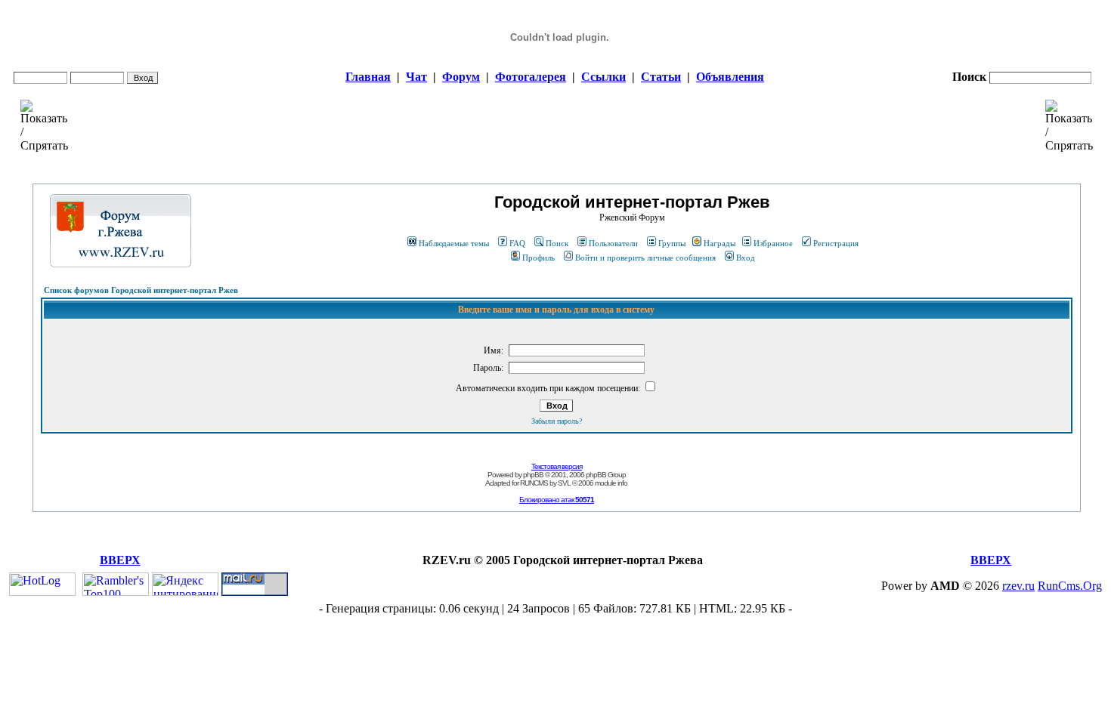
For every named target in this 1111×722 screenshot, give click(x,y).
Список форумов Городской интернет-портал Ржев (141, 290)
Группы (671, 243)
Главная (368, 76)
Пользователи (613, 243)
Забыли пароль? (556, 421)
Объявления (730, 76)
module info (611, 483)
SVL (564, 483)
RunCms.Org (1070, 585)
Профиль (538, 257)
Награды (719, 243)
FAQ (517, 243)
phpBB (533, 475)
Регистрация (836, 243)
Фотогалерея (530, 76)
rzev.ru (1018, 585)
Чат (416, 76)
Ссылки (603, 76)
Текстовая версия (556, 466)
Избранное (773, 243)
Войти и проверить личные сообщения (645, 257)
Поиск (557, 243)
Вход (745, 257)
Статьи (661, 76)
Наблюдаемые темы (454, 243)
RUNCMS (534, 483)
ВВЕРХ (120, 560)
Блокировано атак (556, 499)
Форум (461, 76)
